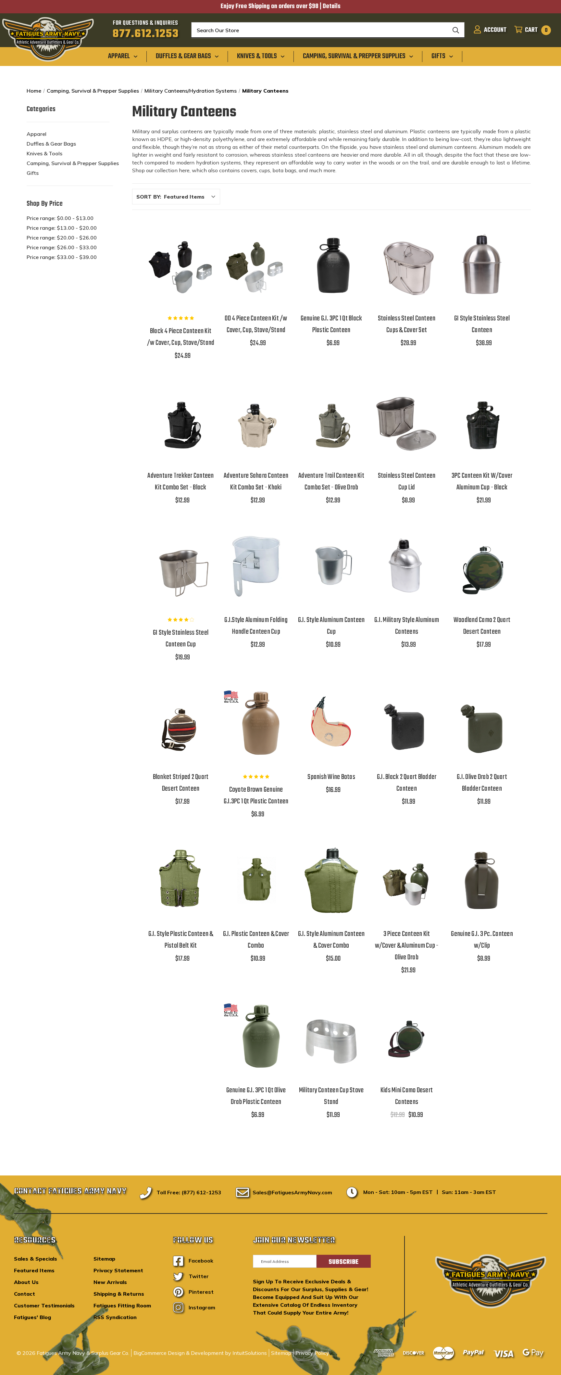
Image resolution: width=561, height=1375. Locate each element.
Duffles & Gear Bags (51, 143)
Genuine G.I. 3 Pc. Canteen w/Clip (482, 939)
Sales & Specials (35, 1258)
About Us (26, 1282)
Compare (178, 265)
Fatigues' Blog (32, 1317)
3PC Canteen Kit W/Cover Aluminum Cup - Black (482, 481)
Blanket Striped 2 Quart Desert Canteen (181, 783)
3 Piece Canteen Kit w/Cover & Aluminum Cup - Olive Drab (407, 945)
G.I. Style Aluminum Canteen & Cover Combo (331, 939)
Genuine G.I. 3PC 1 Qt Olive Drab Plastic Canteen (256, 1096)
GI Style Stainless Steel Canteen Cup (180, 638)
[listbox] (191, 196)
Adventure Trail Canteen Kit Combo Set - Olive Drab (331, 481)
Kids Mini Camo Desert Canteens (406, 1096)
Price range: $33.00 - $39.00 (62, 257)
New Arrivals (110, 1282)
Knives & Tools (44, 153)
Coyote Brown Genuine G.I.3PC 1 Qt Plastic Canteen (256, 795)
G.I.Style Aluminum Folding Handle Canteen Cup (256, 626)
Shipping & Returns (119, 1294)
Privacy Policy (312, 1353)
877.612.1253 (146, 34)
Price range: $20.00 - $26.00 (62, 237)
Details (332, 6)
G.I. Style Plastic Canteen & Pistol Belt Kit (180, 939)
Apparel (36, 134)
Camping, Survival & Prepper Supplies (73, 163)
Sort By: (148, 196)
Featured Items (34, 1270)
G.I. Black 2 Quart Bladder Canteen (407, 783)
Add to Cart (180, 281)
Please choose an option (331, 739)
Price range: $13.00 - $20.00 (62, 228)
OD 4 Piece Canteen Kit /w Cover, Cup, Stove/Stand (256, 324)
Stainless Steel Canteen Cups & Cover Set (407, 324)
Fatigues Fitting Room (122, 1305)
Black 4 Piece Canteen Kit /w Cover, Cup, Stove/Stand (181, 337)
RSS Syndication (115, 1317)
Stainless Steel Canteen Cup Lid (407, 481)
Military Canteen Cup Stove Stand (331, 1096)
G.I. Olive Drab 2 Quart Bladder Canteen (482, 783)
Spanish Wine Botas (331, 777)
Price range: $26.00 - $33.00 (62, 247)
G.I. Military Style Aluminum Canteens (406, 626)
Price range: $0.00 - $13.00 (60, 218)
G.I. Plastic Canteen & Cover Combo (256, 939)
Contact (24, 1294)
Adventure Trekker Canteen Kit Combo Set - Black (180, 481)
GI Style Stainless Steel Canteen (482, 324)
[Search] (455, 30)
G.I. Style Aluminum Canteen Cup (331, 626)
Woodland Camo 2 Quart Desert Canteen (482, 626)
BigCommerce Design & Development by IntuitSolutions (200, 1353)
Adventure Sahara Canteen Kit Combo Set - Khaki (256, 481)
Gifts (33, 173)
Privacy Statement (118, 1270)
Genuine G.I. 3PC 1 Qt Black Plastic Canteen (331, 324)
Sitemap (104, 1258)
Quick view (181, 248)
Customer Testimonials (44, 1305)
